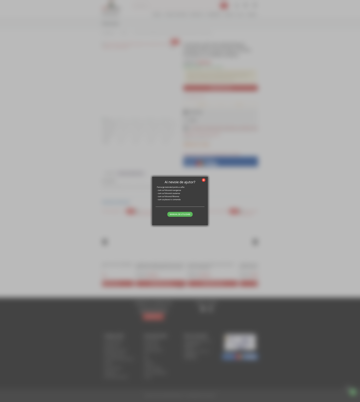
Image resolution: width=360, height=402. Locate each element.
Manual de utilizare (180, 214)
